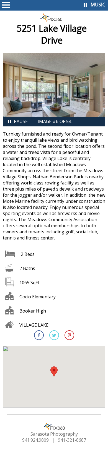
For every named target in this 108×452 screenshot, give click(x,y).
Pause (21, 121)
